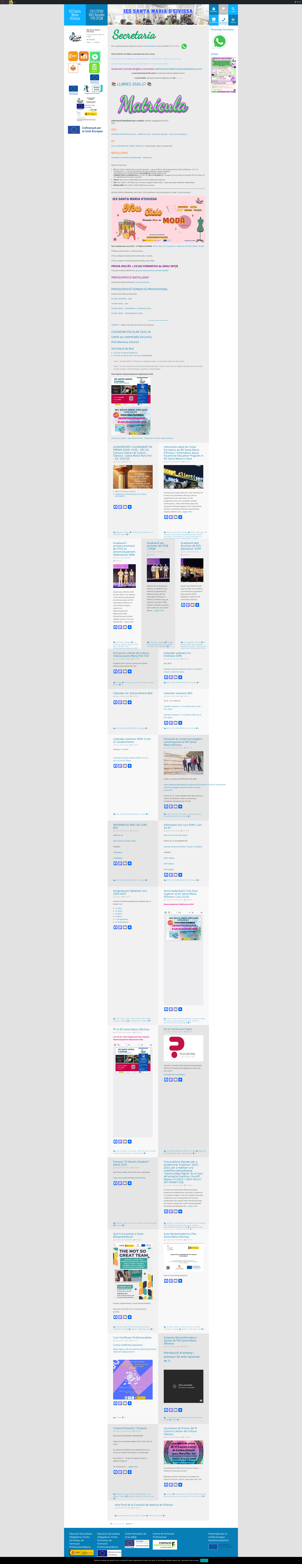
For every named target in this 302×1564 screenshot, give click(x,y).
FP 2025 (199, 534)
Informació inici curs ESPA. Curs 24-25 (183, 826)
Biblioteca (119, 532)
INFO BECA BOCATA (159, 134)
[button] (109, 14)
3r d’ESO (118, 914)
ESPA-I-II (167, 858)
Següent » (129, 1524)
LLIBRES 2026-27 (131, 84)
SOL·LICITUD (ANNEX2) (178, 134)
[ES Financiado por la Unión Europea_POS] (220, 1546)
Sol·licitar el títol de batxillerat (125, 353)
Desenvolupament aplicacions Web (183, 534)
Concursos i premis (136, 1223)
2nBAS (115, 858)
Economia (145, 1327)
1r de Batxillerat (121, 919)
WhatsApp (150, 46)
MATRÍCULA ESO (144, 134)
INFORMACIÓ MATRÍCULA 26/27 (123, 134)
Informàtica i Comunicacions (174, 536)
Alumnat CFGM (157, 644)
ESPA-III (167, 864)
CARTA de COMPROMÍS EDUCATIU (131, 337)
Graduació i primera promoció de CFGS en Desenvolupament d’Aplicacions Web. (124, 548)
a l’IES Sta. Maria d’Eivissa (163, 438)
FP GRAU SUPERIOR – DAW (121, 299)
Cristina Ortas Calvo (124, 1508)
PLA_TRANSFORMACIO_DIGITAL (177, 1151)
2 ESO (123, 1018)
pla (204, 1151)
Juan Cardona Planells (173, 461)
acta (154, 1515)
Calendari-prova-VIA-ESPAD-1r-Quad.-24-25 (181, 847)
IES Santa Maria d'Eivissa (75, 14)
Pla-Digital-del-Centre (172, 1074)
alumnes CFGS (133, 644)
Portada (126, 532)
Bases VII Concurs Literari (125, 491)
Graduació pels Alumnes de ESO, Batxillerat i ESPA (191, 546)
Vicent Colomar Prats (122, 1167)
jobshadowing (184, 1229)
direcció (159, 1515)
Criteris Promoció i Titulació (130, 1428)
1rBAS (115, 852)
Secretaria (187, 1225)
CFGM (197, 532)
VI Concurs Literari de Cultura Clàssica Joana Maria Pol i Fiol (131, 654)
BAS (113, 123)
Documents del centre (124, 1515)
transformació (187, 1153)
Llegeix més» (187, 512)
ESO (143, 1018)
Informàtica (177, 532)
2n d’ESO (118, 911)
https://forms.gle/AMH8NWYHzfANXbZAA (129, 1178)
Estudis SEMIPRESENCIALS (180, 682)
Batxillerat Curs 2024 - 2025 (190, 646)
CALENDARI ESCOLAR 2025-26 (131, 332)
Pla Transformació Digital (172, 1153)
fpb (177, 1229)
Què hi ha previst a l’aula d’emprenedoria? (128, 1235)
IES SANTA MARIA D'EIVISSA (196, 1494)
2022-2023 (193, 1227)
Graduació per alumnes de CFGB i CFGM (157, 546)
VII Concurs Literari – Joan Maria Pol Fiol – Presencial (132, 438)
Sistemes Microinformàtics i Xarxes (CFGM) (182, 815)
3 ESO (128, 1018)
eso (201, 646)
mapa (88, 42)
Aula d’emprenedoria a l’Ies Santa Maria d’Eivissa (180, 1235)
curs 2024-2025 (135, 1021)
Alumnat (138, 1018)
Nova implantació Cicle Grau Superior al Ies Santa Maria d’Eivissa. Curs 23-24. (181, 893)
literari (123, 534)
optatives (144, 1021)
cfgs (201, 532)
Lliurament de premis (171, 1496)
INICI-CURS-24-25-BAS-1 (122, 841)
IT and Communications (193, 536)
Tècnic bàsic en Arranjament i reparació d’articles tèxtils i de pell (178, 246)
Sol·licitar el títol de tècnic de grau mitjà (129, 355)
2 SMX (168, 814)
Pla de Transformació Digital (178, 1029)
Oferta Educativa (179, 1021)
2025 (150, 1515)
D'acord (204, 1560)
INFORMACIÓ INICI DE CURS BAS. (130, 826)
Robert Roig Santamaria (123, 1431)
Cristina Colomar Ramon (174, 748)
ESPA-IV (167, 869)
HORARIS (114, 325)
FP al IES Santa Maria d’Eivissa (131, 1029)
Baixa (182, 672)
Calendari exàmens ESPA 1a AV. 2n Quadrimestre (132, 740)
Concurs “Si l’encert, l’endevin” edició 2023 (131, 1163)
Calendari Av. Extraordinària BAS (133, 693)
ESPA (168, 682)
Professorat (179, 1225)
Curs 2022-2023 (179, 1223)
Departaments (141, 1494)
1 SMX (168, 1417)
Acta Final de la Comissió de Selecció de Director (144, 1504)
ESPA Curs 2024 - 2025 (197, 648)
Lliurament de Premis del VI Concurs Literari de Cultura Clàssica (180, 1431)
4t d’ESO (118, 916)
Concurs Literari (136, 682)
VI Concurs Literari (195, 1496)
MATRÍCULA (147, 157)
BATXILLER (119, 1494)
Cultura (145, 682)
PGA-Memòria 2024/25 (125, 342)
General (169, 532)
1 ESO (118, 1018)
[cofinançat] (85, 129)
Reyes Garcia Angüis (173, 659)
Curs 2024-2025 (188, 642)
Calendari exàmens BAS (178, 693)
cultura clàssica (143, 532)
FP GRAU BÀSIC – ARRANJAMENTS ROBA (127, 313)
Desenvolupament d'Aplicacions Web (192, 1018)
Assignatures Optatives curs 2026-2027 (130, 892)
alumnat (124, 644)
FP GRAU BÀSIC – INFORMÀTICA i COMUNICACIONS (131, 308)
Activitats (175, 814)
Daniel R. (118, 461)
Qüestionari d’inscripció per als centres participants (130, 495)
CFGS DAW (120, 646)
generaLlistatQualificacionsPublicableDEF (152, 270)
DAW (127, 646)
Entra (299, 2)
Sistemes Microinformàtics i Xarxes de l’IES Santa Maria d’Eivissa (180, 1340)
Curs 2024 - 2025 (152, 646)
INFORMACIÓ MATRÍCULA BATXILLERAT (126, 157)
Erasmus (172, 1229)
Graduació (162, 646)
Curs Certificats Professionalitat (132, 1337)
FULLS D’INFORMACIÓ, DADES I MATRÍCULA (128, 146)
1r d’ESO (118, 908)
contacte (96, 42)
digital (200, 1151)
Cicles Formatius (172, 1018)
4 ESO (132, 1018)
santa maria (184, 1496)
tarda (148, 1329)
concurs (135, 532)
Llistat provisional (142, 282)
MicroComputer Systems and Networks (177, 538)
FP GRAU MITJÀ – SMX (119, 303)
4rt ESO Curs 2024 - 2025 (193, 643)
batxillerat (199, 644)
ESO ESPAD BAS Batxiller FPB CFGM (97, 14)
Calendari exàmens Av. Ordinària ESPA (177, 654)
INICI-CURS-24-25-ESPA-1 (173, 835)
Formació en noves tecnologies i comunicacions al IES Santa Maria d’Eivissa (183, 741)
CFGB (192, 532)
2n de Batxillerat (121, 922)
